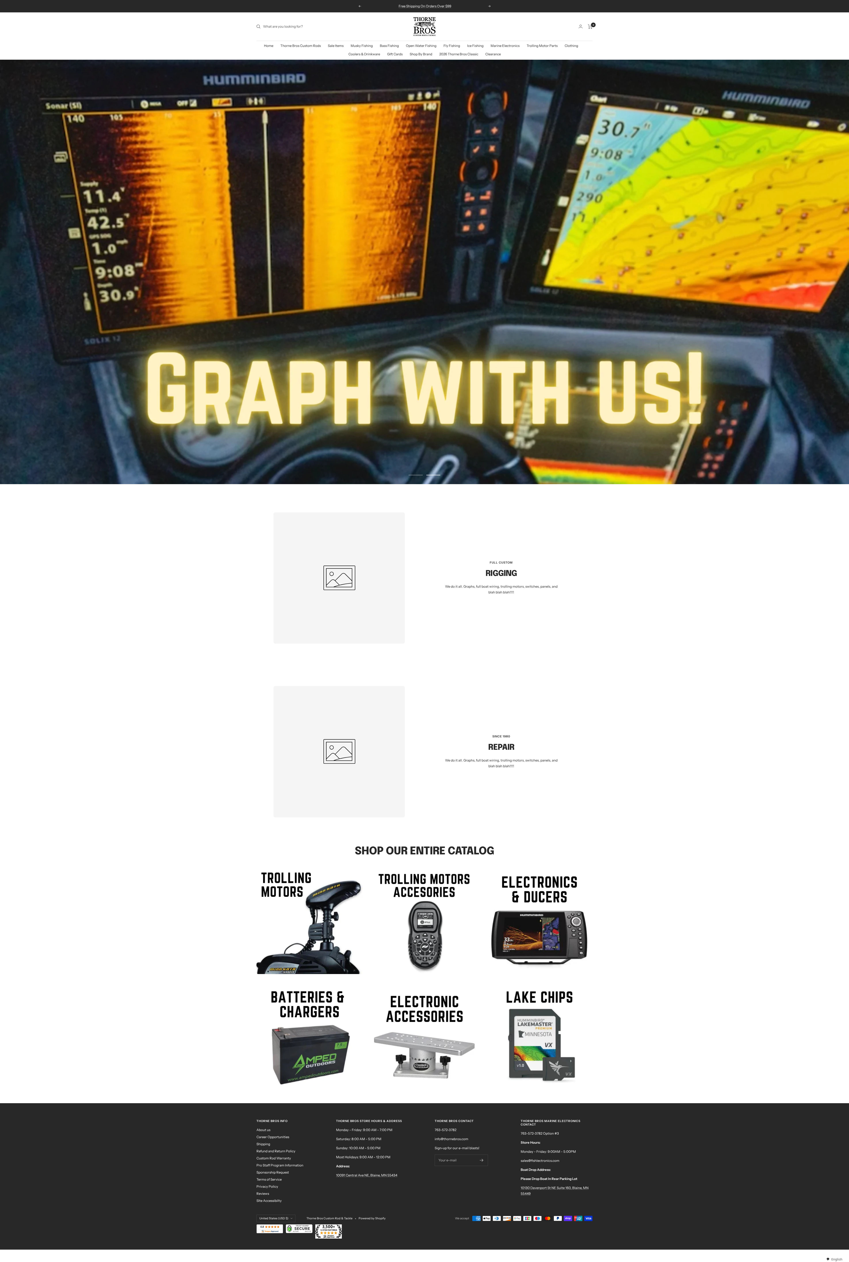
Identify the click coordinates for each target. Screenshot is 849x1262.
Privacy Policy (267, 1186)
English (836, 1259)
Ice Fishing (475, 46)
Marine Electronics (505, 46)
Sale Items (336, 46)
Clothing (571, 46)
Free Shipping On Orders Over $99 (425, 6)
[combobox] (834, 1259)
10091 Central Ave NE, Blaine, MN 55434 (366, 1175)
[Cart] (590, 26)
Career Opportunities (272, 1137)
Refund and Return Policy (275, 1151)
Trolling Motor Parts (542, 46)
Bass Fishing (389, 46)
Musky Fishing (362, 46)
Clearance (493, 54)
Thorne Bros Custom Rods (300, 46)
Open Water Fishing (421, 46)
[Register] (482, 1160)
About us (263, 1130)
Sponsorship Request (272, 1172)
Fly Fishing (452, 46)
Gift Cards (395, 54)
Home (268, 46)
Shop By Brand (421, 54)
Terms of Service (269, 1179)
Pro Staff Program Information (279, 1165)
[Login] (581, 26)
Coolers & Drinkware (364, 54)
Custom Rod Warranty (273, 1158)
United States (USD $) (273, 1218)
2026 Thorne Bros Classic (458, 54)
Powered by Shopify (372, 1218)
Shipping (263, 1144)
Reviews (262, 1193)
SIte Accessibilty (269, 1201)
